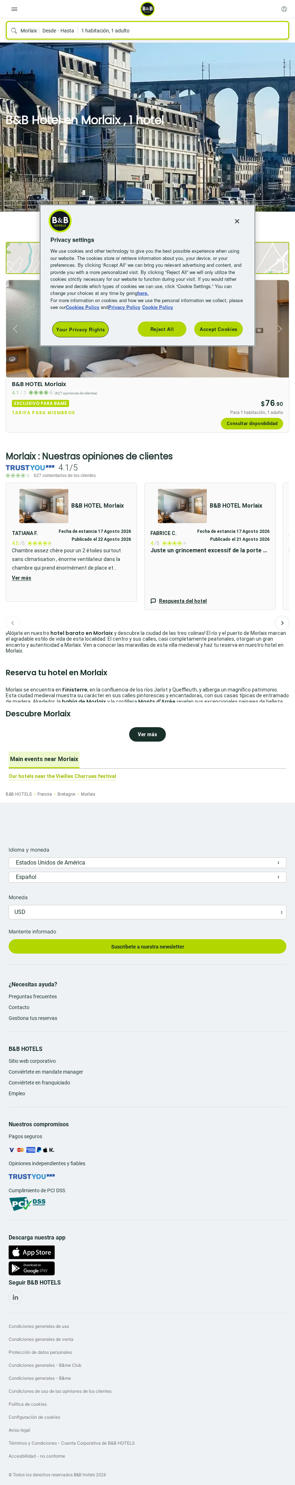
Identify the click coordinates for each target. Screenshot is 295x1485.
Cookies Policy (82, 307)
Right (281, 328)
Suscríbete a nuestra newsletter (147, 947)
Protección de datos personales (40, 1352)
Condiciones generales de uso (39, 1326)
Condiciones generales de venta (41, 1339)
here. (143, 293)
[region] (147, 275)
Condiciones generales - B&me (40, 1378)
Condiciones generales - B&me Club (45, 1365)
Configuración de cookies (34, 1417)
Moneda (18, 897)
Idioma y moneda (29, 850)
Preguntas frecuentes (33, 996)
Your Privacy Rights (80, 329)
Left (13, 328)
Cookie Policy (157, 307)
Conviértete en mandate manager (46, 1072)
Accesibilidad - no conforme (37, 1456)
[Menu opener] (14, 9)
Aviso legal (19, 1430)
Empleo (17, 1093)
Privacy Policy (124, 307)
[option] (44, 760)
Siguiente (282, 623)
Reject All (162, 329)
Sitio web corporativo (32, 1061)
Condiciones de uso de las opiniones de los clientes (60, 1391)
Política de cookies (28, 1404)
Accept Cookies (218, 329)
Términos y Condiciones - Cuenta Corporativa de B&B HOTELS (72, 1443)
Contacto (19, 1007)
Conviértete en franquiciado (39, 1083)
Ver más (21, 578)
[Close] (237, 221)
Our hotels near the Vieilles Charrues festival (62, 776)
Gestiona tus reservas (33, 1018)
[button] (71, 542)
